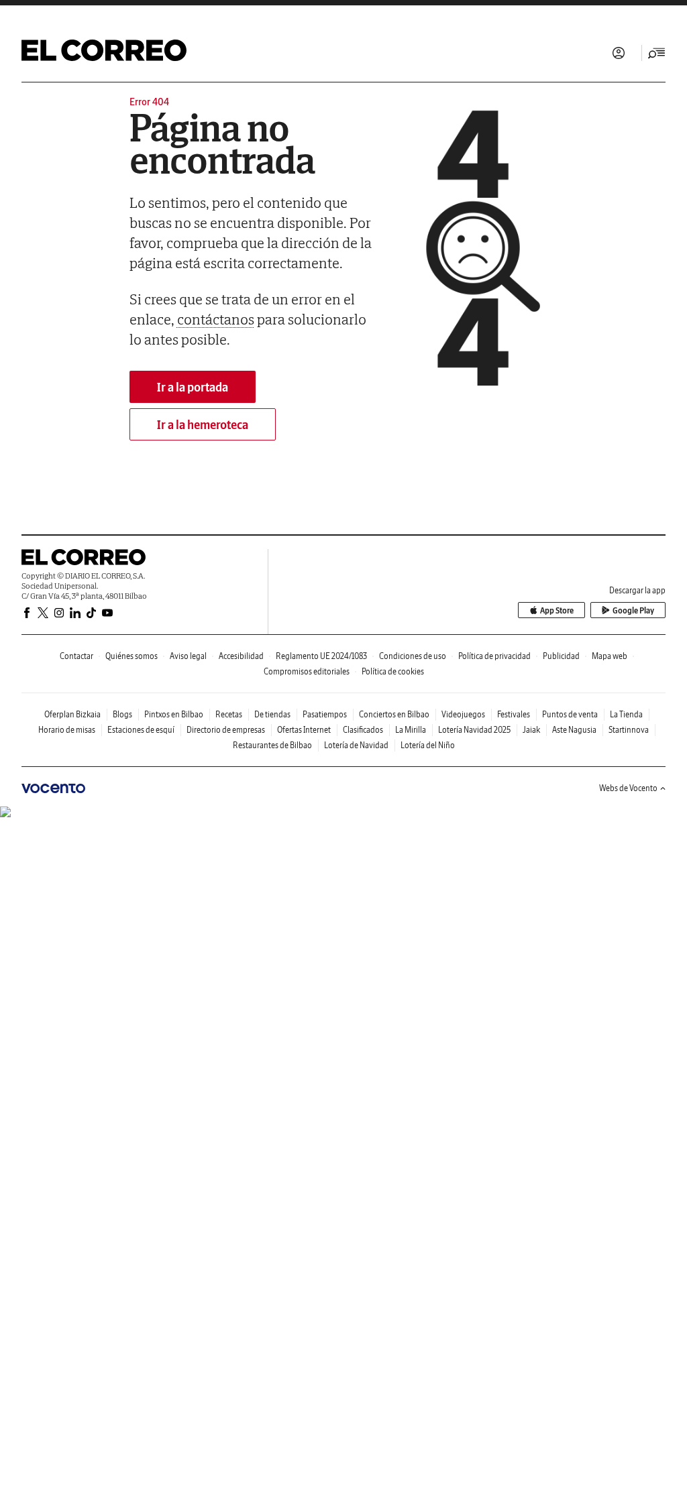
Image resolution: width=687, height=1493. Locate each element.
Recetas (228, 714)
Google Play (633, 610)
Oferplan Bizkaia (72, 714)
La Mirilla (410, 730)
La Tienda (626, 714)
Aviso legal (188, 656)
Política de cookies (393, 671)
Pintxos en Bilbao (173, 714)
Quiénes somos (131, 656)
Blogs (122, 714)
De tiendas (272, 714)
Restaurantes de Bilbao (272, 745)
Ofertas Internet (304, 730)
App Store (557, 610)
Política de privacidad (494, 656)
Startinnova (629, 730)
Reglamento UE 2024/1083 (321, 656)
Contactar (76, 656)
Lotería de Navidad (356, 745)
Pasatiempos (325, 714)
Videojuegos (463, 714)
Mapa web (609, 656)
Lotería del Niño (428, 745)
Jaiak (531, 730)
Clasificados (363, 730)
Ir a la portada (192, 387)
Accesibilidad (241, 656)
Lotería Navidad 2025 (474, 730)
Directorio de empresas (226, 730)
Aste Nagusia (574, 730)
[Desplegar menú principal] (657, 53)
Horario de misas (66, 730)
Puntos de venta (570, 714)
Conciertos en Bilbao (394, 714)
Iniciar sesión (619, 53)
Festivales (513, 714)
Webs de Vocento (628, 788)
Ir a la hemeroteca (202, 424)
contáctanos (215, 319)
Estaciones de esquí (140, 730)
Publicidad (561, 656)
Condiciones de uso (412, 656)
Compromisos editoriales (307, 671)
